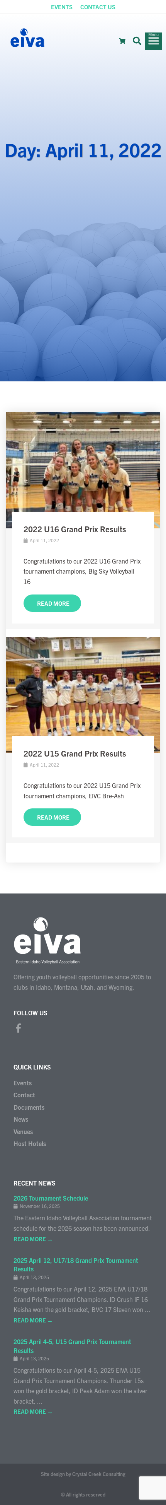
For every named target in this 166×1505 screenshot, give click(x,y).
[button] (137, 41)
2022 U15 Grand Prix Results (75, 753)
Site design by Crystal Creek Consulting (83, 1474)
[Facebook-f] (18, 1028)
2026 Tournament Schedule (51, 1198)
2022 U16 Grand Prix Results (75, 529)
